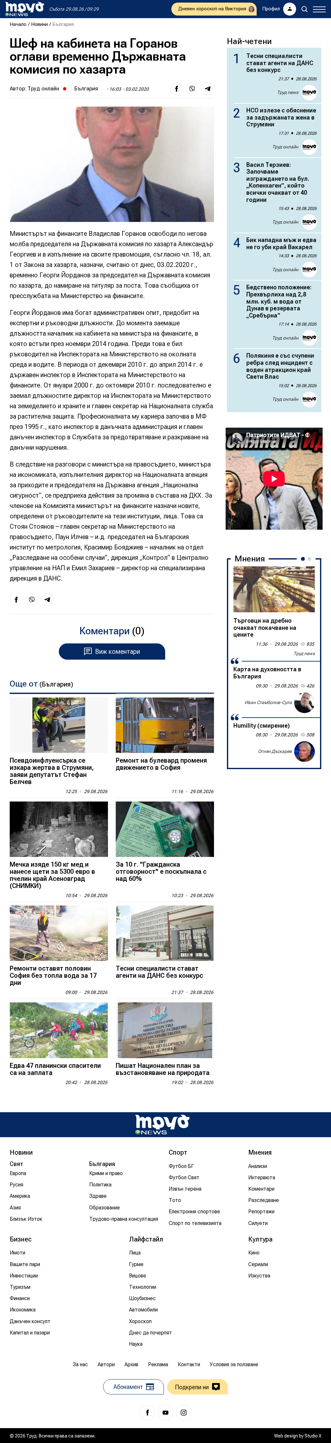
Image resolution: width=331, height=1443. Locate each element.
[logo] (24, 9)
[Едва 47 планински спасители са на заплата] (59, 1030)
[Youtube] (165, 1412)
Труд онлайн (43, 88)
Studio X (312, 1435)
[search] (304, 9)
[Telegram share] (207, 88)
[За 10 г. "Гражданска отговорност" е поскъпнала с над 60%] (165, 829)
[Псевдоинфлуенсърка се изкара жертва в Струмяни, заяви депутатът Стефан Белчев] (59, 725)
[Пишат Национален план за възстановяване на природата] (165, 1030)
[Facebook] (147, 1412)
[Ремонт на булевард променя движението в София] (165, 725)
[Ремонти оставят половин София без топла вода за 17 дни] (59, 933)
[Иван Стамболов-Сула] (304, 702)
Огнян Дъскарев (275, 751)
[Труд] (162, 1125)
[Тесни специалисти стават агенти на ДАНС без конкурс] (165, 933)
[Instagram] (183, 1412)
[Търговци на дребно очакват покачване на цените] (274, 589)
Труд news (287, 92)
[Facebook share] (176, 88)
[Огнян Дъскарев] (304, 751)
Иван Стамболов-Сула (268, 702)
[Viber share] (192, 88)
